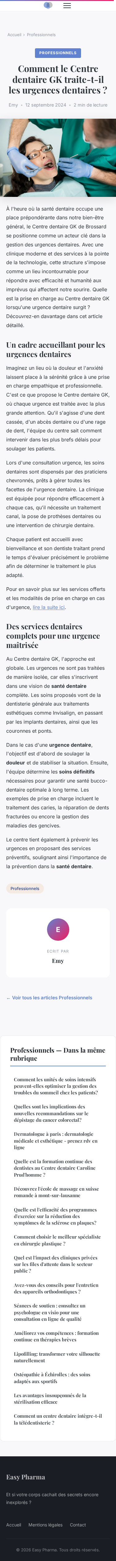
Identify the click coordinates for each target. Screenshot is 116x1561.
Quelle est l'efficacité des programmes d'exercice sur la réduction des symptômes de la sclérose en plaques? (55, 1216)
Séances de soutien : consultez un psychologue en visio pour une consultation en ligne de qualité (49, 1312)
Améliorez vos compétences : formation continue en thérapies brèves (56, 1336)
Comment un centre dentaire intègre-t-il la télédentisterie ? (58, 1419)
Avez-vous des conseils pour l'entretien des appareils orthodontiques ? (56, 1288)
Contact (78, 1524)
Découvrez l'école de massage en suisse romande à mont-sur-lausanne (56, 1192)
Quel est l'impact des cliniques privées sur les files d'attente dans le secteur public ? (55, 1264)
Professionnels (41, 34)
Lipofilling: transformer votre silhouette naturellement (57, 1357)
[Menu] (67, 6)
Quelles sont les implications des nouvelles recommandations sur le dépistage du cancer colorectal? (51, 1113)
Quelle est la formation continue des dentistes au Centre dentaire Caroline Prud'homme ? (55, 1168)
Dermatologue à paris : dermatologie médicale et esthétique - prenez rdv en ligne (55, 1140)
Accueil (14, 34)
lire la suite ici (49, 607)
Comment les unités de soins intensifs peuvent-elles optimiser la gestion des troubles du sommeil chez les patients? (56, 1086)
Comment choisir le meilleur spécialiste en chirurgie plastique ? (57, 1240)
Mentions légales (45, 1524)
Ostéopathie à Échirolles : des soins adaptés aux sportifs (52, 1377)
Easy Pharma (25, 1476)
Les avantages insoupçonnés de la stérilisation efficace (50, 1398)
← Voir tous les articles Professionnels (49, 998)
